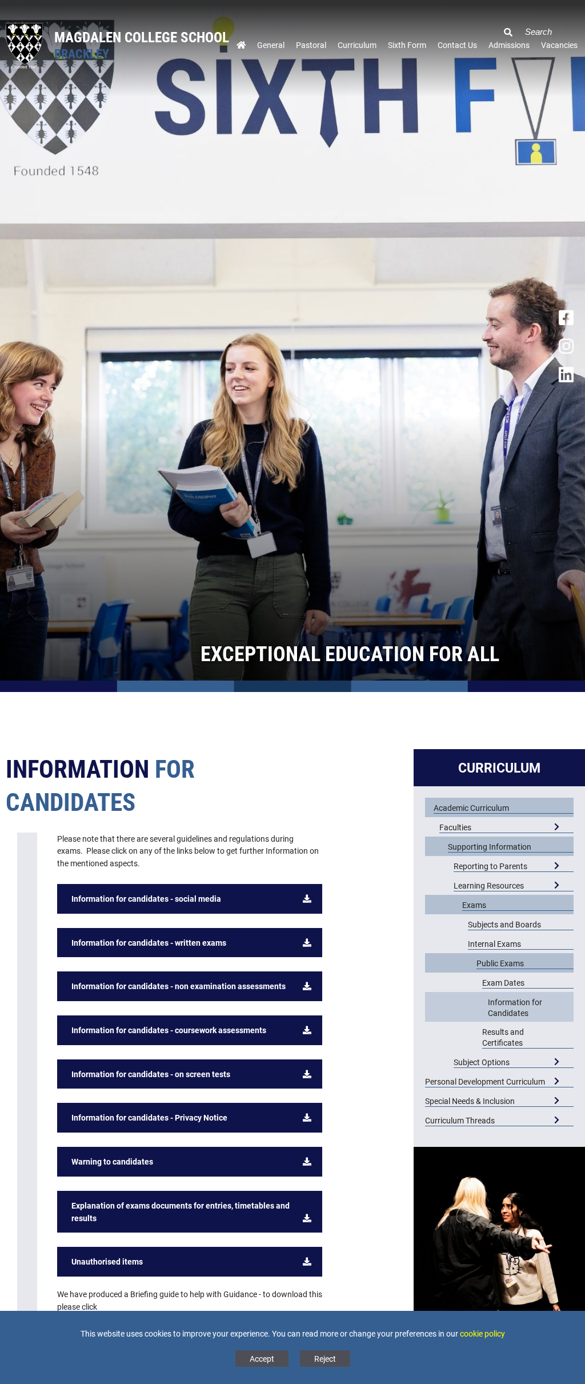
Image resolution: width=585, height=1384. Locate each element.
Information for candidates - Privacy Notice (149, 1117)
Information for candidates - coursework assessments (168, 1030)
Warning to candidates (112, 1161)
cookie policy (482, 1333)
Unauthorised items (107, 1261)
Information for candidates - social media (146, 898)
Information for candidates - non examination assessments (178, 986)
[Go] (504, 25)
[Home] (241, 48)
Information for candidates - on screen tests (150, 1074)
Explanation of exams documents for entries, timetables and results (180, 1211)
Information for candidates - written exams (148, 942)
